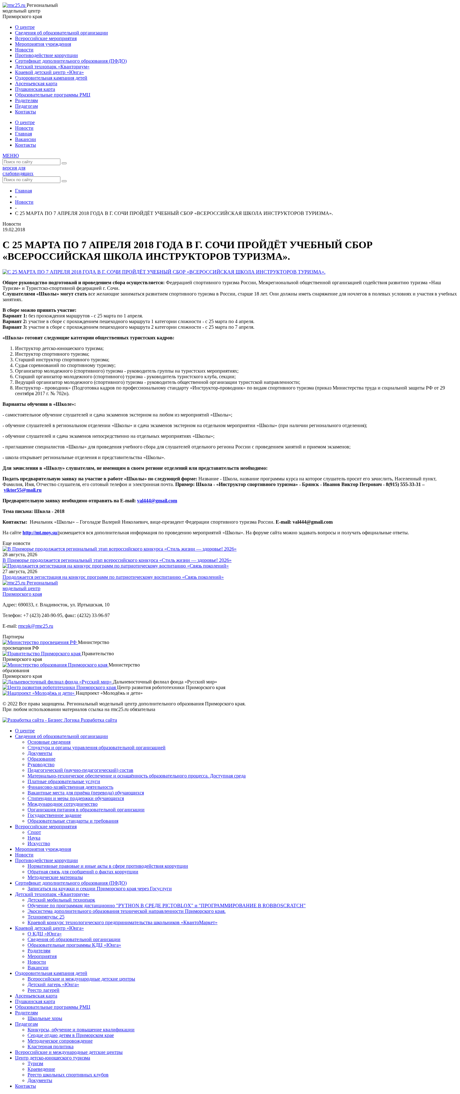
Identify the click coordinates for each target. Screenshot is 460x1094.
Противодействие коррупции (46, 55)
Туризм (35, 1063)
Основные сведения (49, 742)
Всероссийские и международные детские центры (81, 978)
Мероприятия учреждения (43, 44)
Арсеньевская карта (36, 83)
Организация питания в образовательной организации (86, 809)
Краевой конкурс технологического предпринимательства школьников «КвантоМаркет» (122, 922)
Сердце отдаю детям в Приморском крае (71, 1035)
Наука (34, 837)
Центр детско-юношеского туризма (52, 1057)
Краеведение (41, 1069)
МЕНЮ (11, 155)
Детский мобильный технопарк (61, 900)
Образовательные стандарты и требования (73, 821)
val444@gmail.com (157, 500)
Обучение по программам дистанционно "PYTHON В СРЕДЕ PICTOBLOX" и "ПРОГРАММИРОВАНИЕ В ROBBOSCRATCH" (167, 905)
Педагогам (26, 106)
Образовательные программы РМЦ (52, 94)
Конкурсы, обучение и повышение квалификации (81, 1029)
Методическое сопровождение (60, 1041)
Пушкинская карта (35, 89)
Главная (23, 133)
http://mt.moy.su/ (40, 532)
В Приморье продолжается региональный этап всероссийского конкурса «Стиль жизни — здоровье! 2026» (117, 560)
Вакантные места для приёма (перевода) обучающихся (86, 792)
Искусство (39, 843)
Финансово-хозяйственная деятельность (70, 787)
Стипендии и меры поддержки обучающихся (76, 798)
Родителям (26, 100)
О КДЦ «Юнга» (45, 933)
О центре (25, 27)
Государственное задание (54, 815)
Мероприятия (42, 956)
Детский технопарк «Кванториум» (52, 66)
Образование (41, 759)
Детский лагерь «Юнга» (53, 984)
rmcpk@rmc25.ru (35, 626)
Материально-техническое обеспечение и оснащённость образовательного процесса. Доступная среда (137, 775)
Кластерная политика (51, 1046)
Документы (40, 753)
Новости (24, 49)
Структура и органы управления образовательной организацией (97, 747)
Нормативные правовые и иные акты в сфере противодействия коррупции (108, 866)
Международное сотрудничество (63, 804)
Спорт (34, 832)
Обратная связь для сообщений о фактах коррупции (83, 871)
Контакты (25, 111)
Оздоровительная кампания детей (51, 78)
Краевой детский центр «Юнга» (49, 72)
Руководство (41, 764)
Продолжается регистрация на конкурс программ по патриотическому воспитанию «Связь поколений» (113, 577)
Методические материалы (55, 877)
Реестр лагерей (43, 990)
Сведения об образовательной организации (61, 32)
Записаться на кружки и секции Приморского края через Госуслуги (100, 888)
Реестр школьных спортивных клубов (68, 1074)
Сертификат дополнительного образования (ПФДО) (71, 61)
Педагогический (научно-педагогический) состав (80, 770)
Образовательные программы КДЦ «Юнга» (74, 945)
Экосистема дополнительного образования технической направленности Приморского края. (127, 911)
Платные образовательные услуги (64, 781)
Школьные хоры (45, 1018)
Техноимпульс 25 (46, 916)
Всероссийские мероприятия (46, 38)
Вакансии (25, 139)
